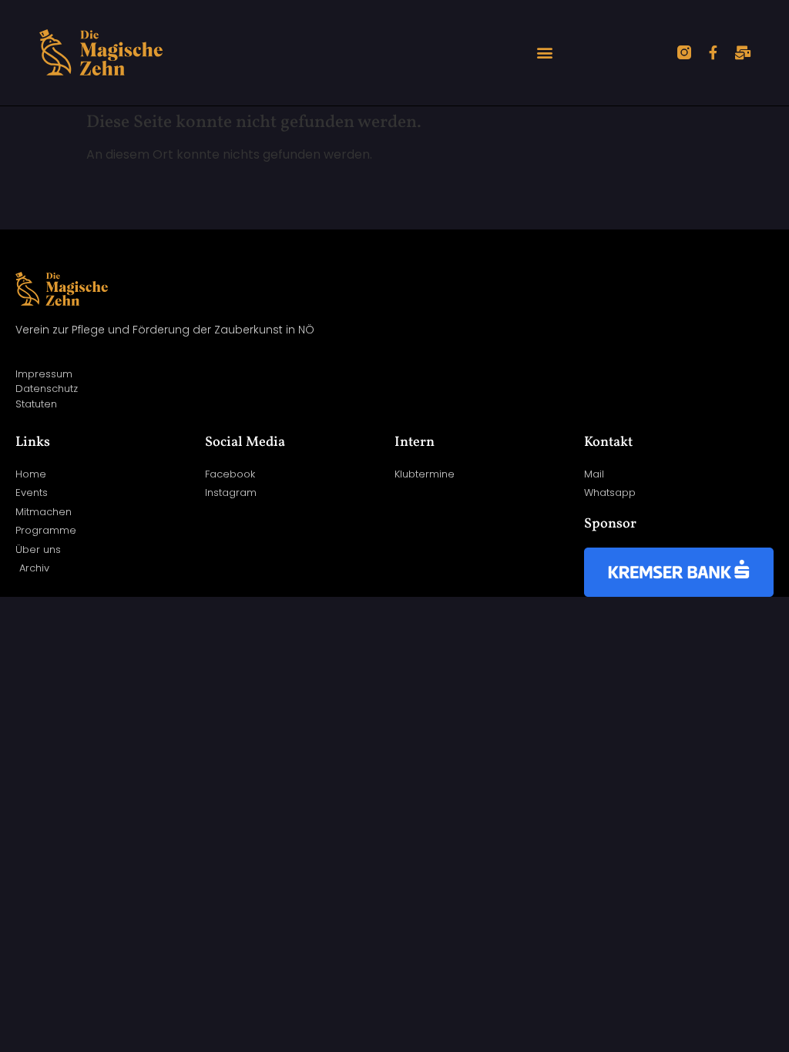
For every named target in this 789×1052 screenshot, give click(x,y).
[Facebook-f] (713, 52)
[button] (544, 52)
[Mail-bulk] (743, 52)
